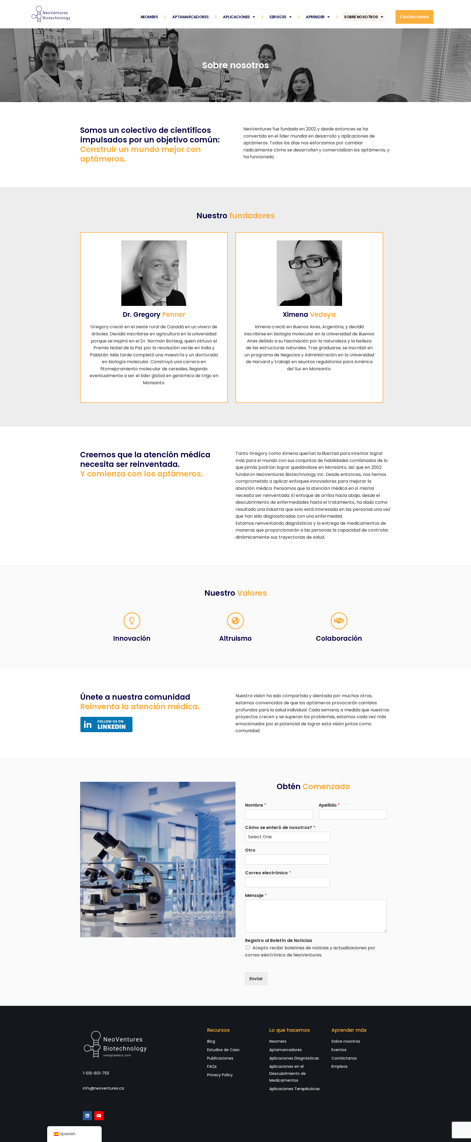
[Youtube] (98, 1115)
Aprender (315, 17)
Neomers (149, 17)
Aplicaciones (236, 17)
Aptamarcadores (190, 17)
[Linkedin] (87, 1115)
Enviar (256, 979)
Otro (250, 850)
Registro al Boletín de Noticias (278, 941)
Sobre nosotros (361, 17)
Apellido (329, 805)
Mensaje (256, 896)
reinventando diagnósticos (283, 523)
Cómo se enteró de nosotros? (280, 828)
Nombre (255, 805)
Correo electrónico (268, 873)
